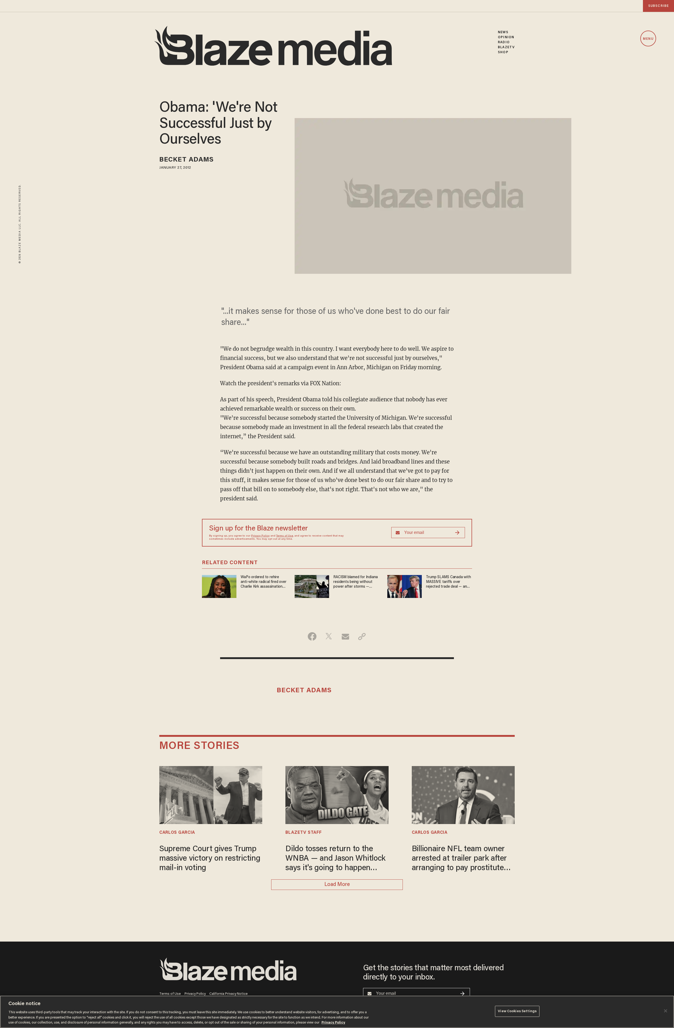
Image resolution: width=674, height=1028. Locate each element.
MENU (648, 39)
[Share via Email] (345, 636)
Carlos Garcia (177, 833)
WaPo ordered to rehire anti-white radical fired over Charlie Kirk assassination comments (263, 582)
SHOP (503, 52)
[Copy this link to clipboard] (362, 636)
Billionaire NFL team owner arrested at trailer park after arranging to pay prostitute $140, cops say (459, 859)
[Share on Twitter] (328, 636)
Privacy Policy (260, 536)
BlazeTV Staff (303, 833)
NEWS (503, 32)
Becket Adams (186, 160)
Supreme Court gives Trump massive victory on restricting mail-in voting (209, 858)
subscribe (658, 6)
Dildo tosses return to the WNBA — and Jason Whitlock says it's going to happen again (335, 859)
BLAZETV (506, 47)
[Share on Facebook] (312, 636)
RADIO (504, 42)
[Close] (665, 1011)
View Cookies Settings (517, 1011)
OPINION (506, 37)
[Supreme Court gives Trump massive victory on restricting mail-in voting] (210, 794)
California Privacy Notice (228, 994)
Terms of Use (284, 536)
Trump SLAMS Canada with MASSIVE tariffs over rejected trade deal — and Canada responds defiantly (448, 582)
